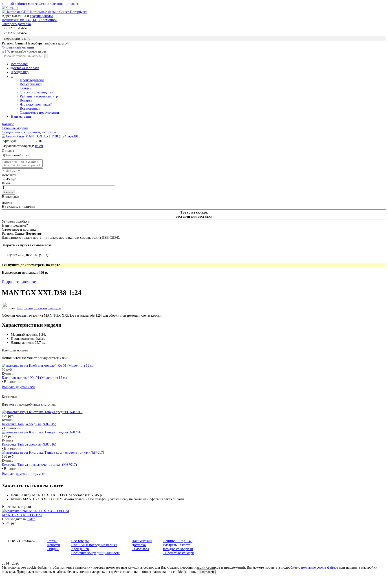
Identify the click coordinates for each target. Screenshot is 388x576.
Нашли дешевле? (15, 225)
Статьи (52, 541)
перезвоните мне (17, 38)
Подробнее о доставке (19, 282)
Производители (32, 80)
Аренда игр (20, 72)
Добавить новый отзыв (16, 155)
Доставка (139, 545)
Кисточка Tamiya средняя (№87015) (29, 424)
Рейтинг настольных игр (39, 96)
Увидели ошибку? (15, 221)
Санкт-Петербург (28, 233)
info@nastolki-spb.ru (178, 549)
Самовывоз (140, 549)
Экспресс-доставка (16, 24)
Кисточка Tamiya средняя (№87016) (29, 444)
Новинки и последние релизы (94, 545)
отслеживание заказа (63, 4)
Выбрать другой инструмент (24, 474)
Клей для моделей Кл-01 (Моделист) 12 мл (34, 378)
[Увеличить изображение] (41, 136)
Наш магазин (21, 116)
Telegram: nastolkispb (178, 553)
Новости (53, 545)
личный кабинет (14, 4)
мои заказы (37, 4)
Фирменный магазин (18, 47)
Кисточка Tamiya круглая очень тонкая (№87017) (39, 464)
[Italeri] (5, 305)
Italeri (39, 146)
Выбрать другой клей (18, 387)
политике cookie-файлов (319, 567)
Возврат (26, 100)
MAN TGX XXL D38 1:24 (22, 515)
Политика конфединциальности (95, 553)
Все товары (19, 64)
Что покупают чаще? (36, 104)
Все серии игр (31, 84)
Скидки (26, 88)
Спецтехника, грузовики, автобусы (39, 308)
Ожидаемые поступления (39, 112)
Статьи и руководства (36, 92)
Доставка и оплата (25, 68)
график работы (41, 16)
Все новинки (30, 108)
